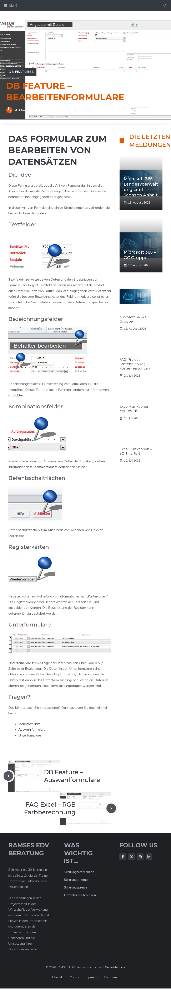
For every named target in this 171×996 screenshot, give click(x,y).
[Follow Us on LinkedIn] (149, 856)
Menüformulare (29, 724)
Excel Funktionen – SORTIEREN (136, 451)
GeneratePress (115, 967)
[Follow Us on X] (131, 856)
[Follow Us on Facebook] (122, 856)
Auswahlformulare (31, 729)
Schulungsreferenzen (79, 872)
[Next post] (111, 808)
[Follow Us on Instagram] (140, 856)
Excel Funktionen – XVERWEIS (136, 409)
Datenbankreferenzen (80, 895)
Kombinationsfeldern (49, 467)
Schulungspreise (75, 887)
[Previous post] (8, 776)
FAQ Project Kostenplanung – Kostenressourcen (135, 364)
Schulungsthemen (76, 880)
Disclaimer (111, 977)
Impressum (92, 977)
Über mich (59, 977)
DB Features (21, 72)
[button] (165, 5)
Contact (75, 977)
